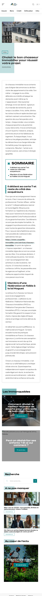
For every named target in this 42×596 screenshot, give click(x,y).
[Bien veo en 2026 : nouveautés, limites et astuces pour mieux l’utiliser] (22, 499)
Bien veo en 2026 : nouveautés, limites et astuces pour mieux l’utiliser (21, 508)
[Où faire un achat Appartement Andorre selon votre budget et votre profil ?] (22, 521)
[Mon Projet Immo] (14, 4)
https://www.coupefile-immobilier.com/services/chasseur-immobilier (20, 242)
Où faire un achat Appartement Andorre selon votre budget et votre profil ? (21, 531)
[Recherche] (33, 4)
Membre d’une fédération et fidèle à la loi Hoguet (21, 175)
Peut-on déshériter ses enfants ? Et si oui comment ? (21, 442)
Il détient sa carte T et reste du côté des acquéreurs (19, 169)
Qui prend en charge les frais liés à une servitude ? (21, 560)
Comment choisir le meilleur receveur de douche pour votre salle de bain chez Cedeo (21, 407)
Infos (5, 52)
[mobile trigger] (3, 4)
